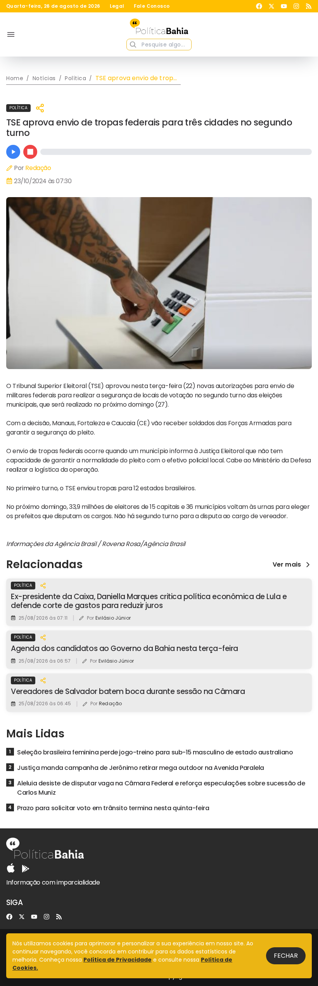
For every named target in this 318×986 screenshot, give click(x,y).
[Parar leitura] (30, 152)
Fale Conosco (152, 6)
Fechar (286, 955)
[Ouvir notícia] (13, 152)
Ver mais (287, 565)
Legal (117, 6)
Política (18, 108)
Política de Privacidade (117, 960)
